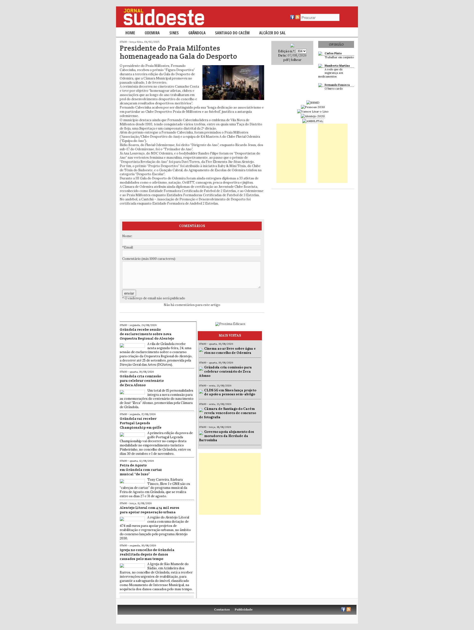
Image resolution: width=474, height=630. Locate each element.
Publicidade (244, 609)
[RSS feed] (297, 18)
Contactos (222, 609)
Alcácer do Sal (272, 33)
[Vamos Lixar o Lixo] (313, 111)
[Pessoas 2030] (313, 107)
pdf (286, 60)
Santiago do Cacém (232, 33)
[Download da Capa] (292, 46)
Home (130, 33)
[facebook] (292, 18)
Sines (174, 33)
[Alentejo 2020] (313, 116)
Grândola (197, 33)
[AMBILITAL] (312, 121)
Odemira (152, 33)
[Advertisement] (230, 484)
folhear (296, 60)
